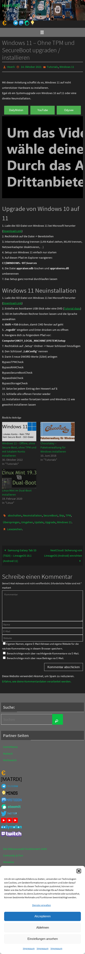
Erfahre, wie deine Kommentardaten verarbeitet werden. (36, 678)
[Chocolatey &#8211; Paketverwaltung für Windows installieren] (57, 430)
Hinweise (8, 858)
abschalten (14, 514)
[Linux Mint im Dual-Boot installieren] (19, 477)
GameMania (10, 743)
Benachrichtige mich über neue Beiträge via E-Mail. (35, 654)
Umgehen (27, 520)
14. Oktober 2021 (31, 66)
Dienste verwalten (41, 905)
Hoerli (11, 66)
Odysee (68, 109)
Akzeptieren (42, 916)
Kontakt (8, 865)
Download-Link (12, 230)
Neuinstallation (32, 514)
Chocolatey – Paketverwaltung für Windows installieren (53, 447)
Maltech (8, 750)
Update (39, 520)
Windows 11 (66, 66)
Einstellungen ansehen (42, 938)
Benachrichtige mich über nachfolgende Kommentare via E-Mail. (43, 649)
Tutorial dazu (72, 307)
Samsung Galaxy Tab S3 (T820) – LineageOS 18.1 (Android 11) (19, 552)
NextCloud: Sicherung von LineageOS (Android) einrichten (63, 549)
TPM (68, 514)
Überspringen (11, 520)
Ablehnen (42, 927)
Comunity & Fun (13, 852)
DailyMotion (16, 109)
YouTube (42, 109)
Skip (61, 514)
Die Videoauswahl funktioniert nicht (25, 845)
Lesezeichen (14, 526)
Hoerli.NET (11, 6)
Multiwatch (10, 756)
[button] (79, 871)
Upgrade (50, 520)
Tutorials (52, 66)
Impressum (29, 948)
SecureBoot (50, 514)
